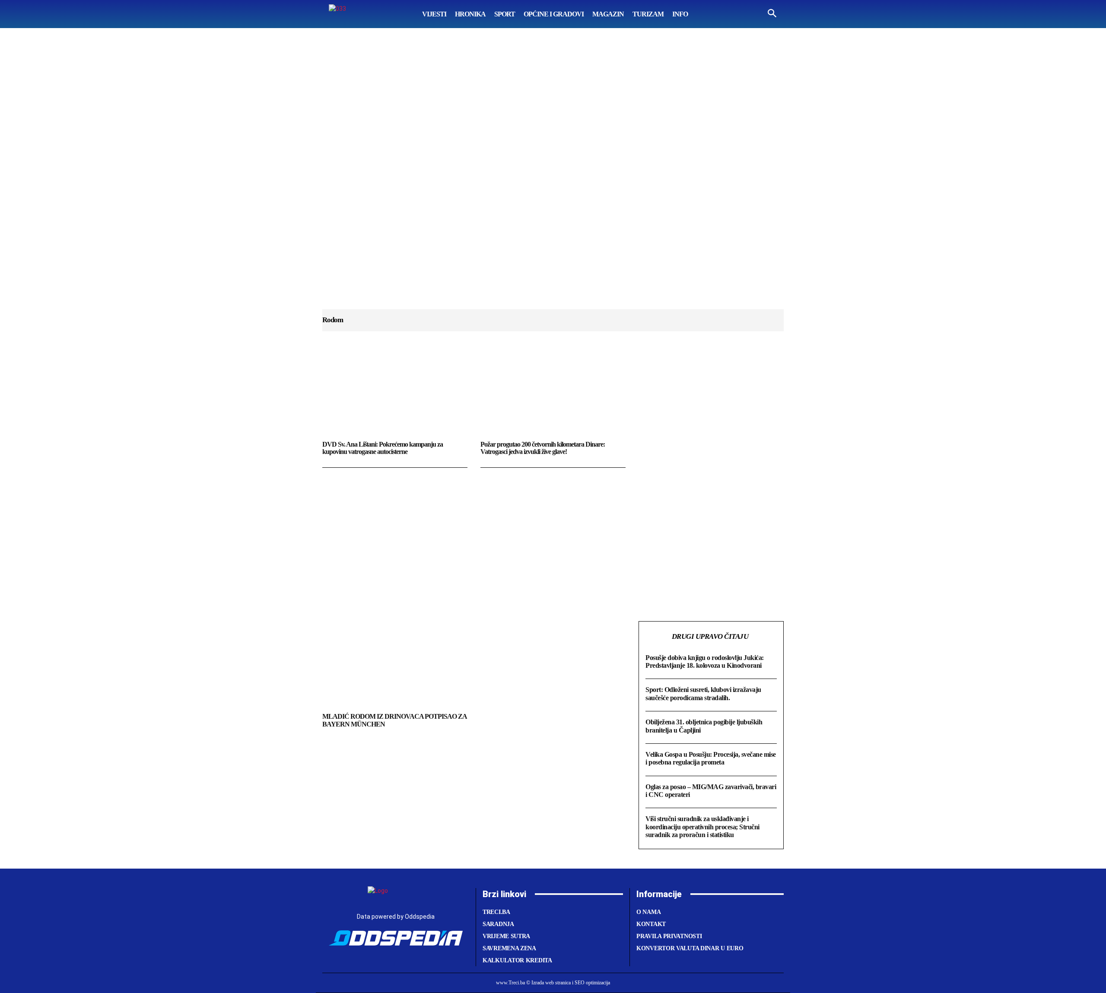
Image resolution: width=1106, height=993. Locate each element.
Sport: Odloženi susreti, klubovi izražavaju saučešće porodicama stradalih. (703, 693)
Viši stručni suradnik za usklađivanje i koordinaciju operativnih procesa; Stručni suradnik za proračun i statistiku (702, 826)
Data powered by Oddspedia (396, 916)
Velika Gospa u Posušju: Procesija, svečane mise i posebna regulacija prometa (710, 758)
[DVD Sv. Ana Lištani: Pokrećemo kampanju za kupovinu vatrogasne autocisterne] (394, 394)
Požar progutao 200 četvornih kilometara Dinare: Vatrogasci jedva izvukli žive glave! (542, 448)
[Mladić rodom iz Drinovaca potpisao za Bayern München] (396, 665)
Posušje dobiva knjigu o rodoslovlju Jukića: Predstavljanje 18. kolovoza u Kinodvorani (704, 661)
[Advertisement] (553, 177)
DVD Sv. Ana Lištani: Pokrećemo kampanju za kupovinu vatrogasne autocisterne (382, 448)
